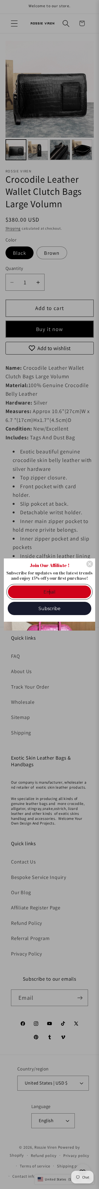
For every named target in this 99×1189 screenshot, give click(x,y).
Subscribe (49, 608)
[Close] (89, 564)
